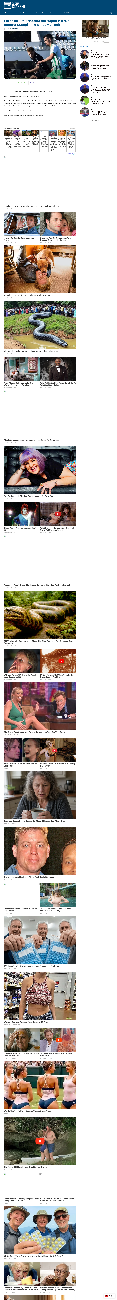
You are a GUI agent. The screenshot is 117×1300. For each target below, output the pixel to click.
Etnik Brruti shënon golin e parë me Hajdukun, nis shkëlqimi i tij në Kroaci (99, 113)
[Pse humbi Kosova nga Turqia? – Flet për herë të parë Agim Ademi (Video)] (84, 77)
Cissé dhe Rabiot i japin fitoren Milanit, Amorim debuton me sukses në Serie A (101, 101)
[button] (111, 13)
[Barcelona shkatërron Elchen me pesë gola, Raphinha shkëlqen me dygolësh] (84, 66)
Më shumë (95, 120)
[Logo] (18, 5)
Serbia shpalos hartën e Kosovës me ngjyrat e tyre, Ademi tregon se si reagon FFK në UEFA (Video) (100, 55)
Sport (92, 50)
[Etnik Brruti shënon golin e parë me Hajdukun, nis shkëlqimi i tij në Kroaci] (84, 112)
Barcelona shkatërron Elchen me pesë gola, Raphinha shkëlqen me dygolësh (100, 66)
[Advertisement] (40, 123)
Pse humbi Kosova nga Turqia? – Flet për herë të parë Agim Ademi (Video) (101, 78)
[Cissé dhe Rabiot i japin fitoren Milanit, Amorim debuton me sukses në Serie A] (84, 100)
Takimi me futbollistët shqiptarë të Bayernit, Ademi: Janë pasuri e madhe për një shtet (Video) (101, 90)
